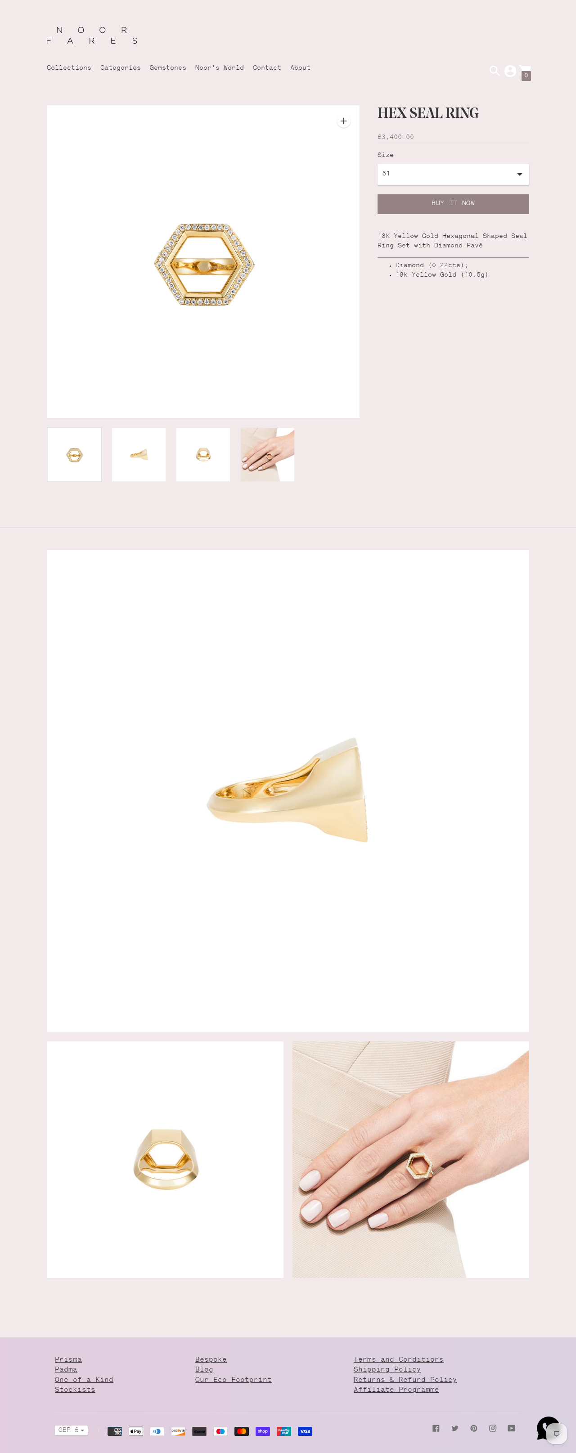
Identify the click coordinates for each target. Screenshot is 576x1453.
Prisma (68, 1360)
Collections (69, 68)
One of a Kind (84, 1380)
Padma (66, 1370)
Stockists (75, 1390)
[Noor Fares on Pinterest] (474, 1429)
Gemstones (168, 68)
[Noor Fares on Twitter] (455, 1429)
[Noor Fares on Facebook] (436, 1429)
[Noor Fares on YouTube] (511, 1429)
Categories (120, 68)
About (300, 68)
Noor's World (219, 68)
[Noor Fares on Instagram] (493, 1429)
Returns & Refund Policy (405, 1380)
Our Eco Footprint (233, 1380)
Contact (267, 68)
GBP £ (68, 1430)
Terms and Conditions (399, 1360)
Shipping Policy (387, 1370)
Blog (204, 1370)
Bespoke (211, 1360)
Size (386, 155)
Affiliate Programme (396, 1390)
